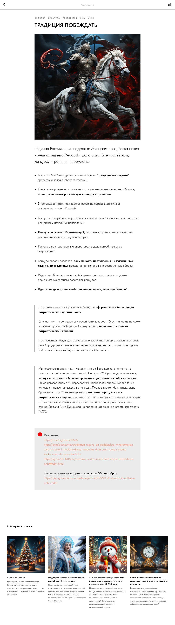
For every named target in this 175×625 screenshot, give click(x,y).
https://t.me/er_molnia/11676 (61, 440)
